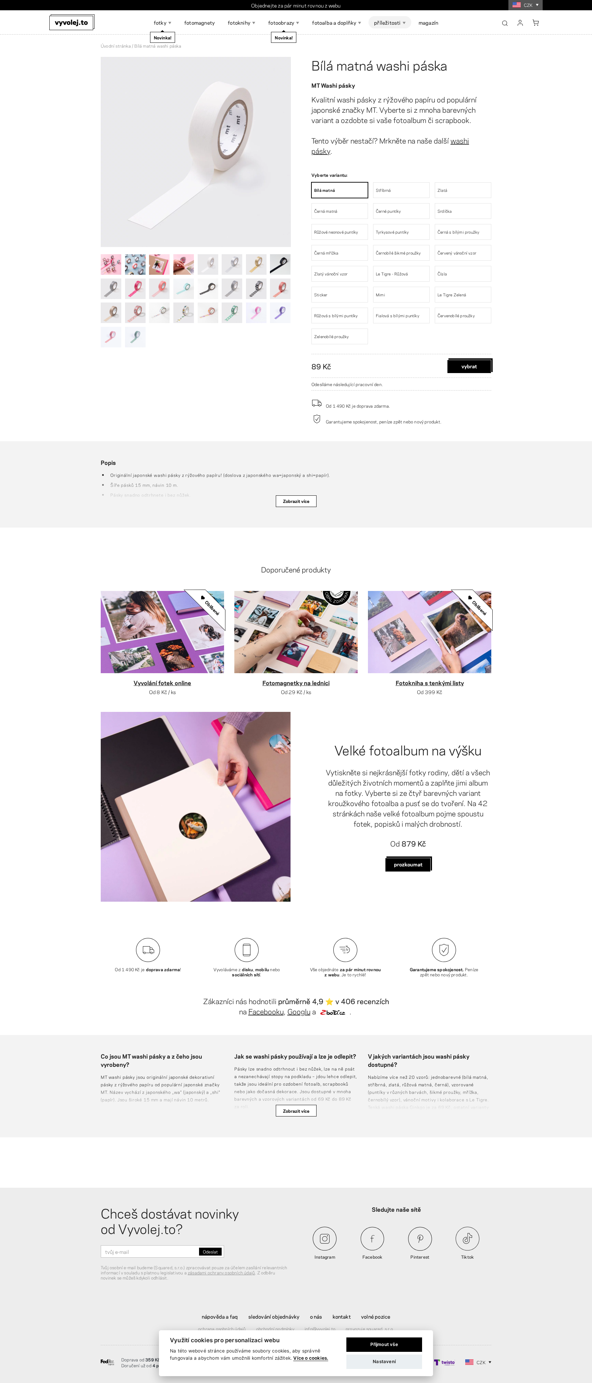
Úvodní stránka (116, 45)
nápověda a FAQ (220, 1316)
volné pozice (375, 1316)
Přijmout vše (384, 1344)
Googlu (298, 1011)
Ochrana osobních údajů (222, 1328)
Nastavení (384, 1361)
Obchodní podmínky (275, 1328)
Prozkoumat (408, 864)
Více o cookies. (310, 1358)
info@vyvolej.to (320, 1328)
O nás (316, 1316)
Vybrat (469, 366)
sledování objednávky (274, 1316)
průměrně (319, 5)
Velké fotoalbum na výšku (408, 749)
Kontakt (342, 1316)
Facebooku (266, 1011)
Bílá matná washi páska (379, 64)
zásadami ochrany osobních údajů (221, 1272)
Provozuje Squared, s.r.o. (370, 1328)
